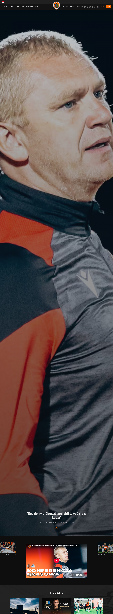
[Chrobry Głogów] (56, 5)
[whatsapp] (95, 7)
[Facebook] (85, 7)
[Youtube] (87, 7)
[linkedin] (97, 7)
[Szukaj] (82, 7)
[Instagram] (90, 7)
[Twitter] (92, 7)
